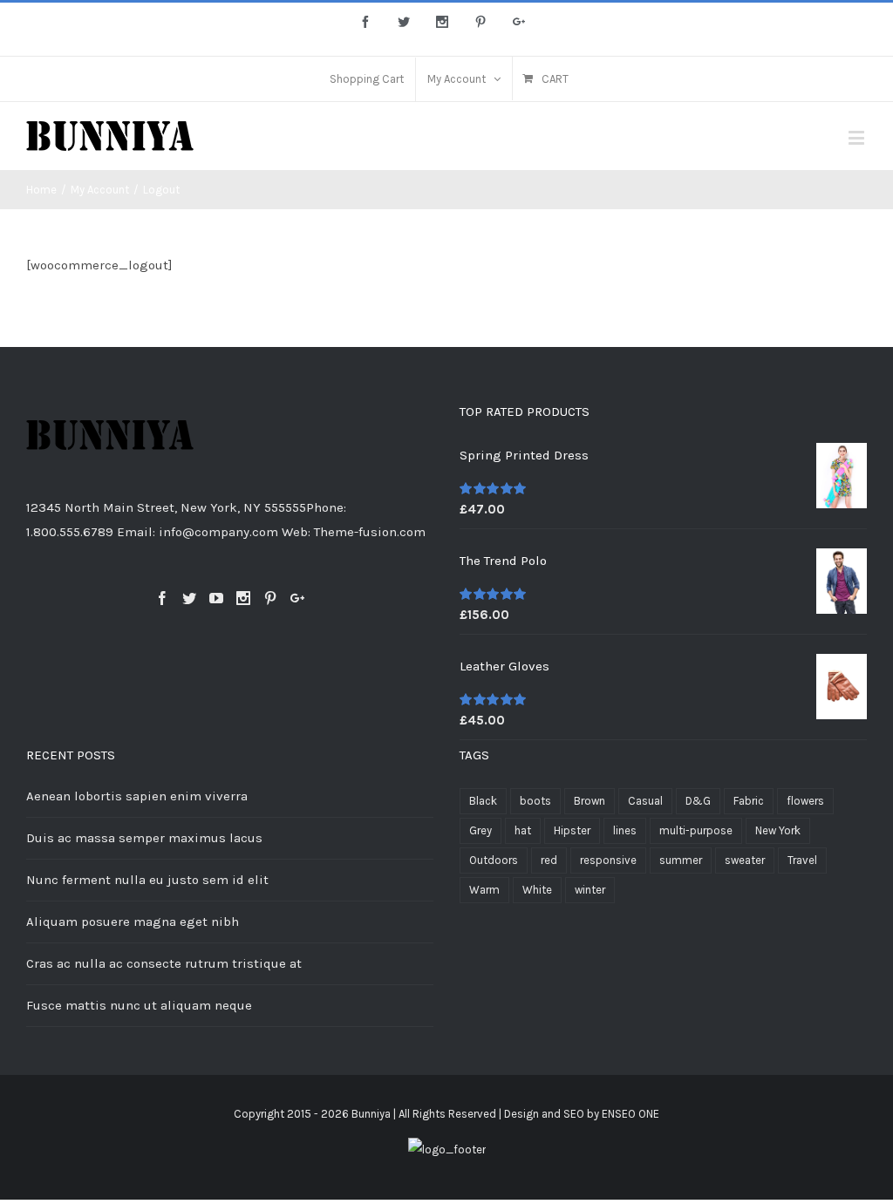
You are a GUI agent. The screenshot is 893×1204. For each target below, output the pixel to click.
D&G (698, 800)
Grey (480, 830)
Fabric (748, 800)
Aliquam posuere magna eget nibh (132, 921)
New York (778, 830)
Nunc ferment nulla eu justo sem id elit (147, 880)
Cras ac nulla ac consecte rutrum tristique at (164, 963)
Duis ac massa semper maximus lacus (144, 838)
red (549, 860)
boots (535, 800)
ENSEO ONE (630, 1113)
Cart (555, 78)
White (537, 889)
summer (680, 860)
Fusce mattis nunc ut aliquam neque (139, 1005)
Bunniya (371, 1113)
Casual (645, 800)
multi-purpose (696, 830)
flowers (805, 800)
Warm (484, 889)
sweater (745, 860)
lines (625, 830)
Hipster (572, 830)
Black (483, 800)
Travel (802, 860)
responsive (608, 860)
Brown (589, 800)
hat (523, 830)
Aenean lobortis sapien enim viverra (137, 796)
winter (590, 889)
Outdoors (493, 860)
